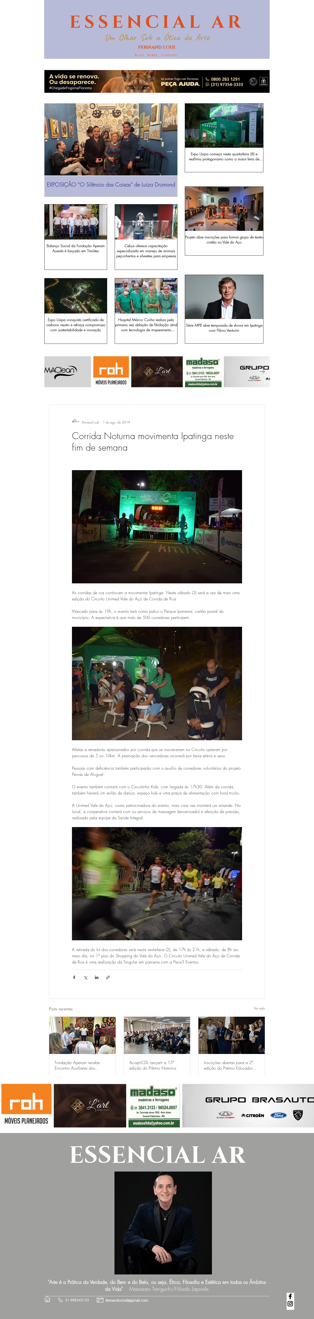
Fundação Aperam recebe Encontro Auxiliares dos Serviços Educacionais (77, 1065)
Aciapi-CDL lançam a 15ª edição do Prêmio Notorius (152, 1065)
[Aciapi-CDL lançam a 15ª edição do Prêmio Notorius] (157, 1035)
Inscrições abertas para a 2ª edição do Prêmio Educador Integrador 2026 (228, 1065)
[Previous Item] (52, 151)
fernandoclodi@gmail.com (127, 1300)
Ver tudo (259, 1008)
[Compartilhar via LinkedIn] (96, 977)
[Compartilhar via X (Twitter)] (85, 977)
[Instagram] (290, 1303)
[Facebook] (290, 1296)
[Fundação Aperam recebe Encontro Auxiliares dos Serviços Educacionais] (82, 1035)
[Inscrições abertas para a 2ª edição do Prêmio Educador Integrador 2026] (231, 1035)
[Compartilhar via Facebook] (74, 977)
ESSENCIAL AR (156, 22)
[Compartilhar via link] (108, 977)
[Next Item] (169, 151)
